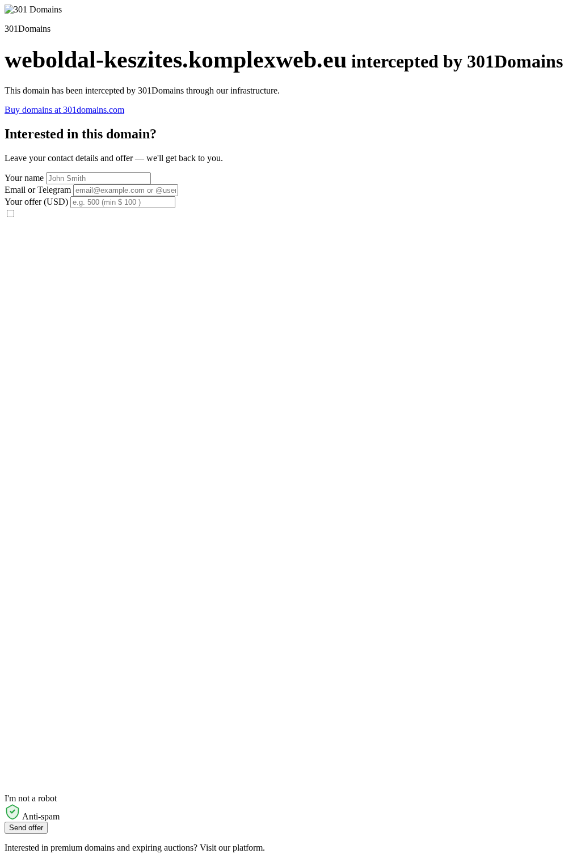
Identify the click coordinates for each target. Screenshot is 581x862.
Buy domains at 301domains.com (64, 110)
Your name (24, 178)
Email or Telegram (38, 190)
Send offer (26, 827)
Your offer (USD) (36, 201)
